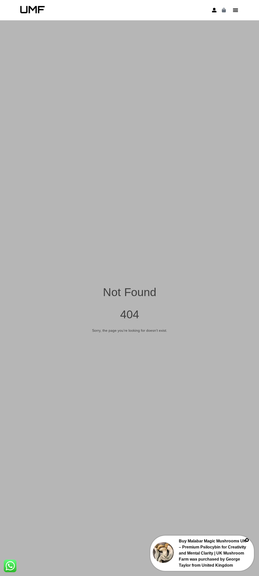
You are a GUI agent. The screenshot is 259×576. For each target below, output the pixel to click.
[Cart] (224, 10)
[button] (235, 10)
